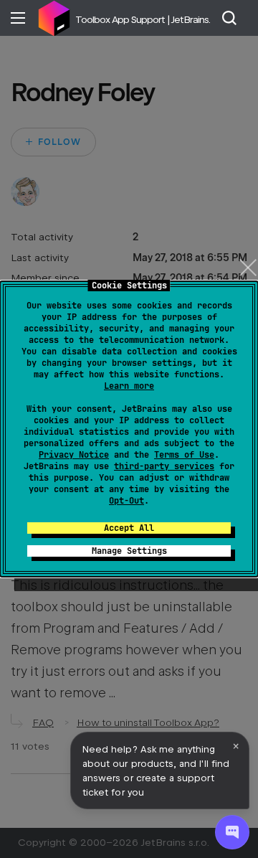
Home (53, 18)
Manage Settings (129, 551)
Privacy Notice (74, 455)
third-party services (164, 466)
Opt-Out (126, 500)
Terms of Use (184, 455)
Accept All (129, 528)
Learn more (129, 386)
